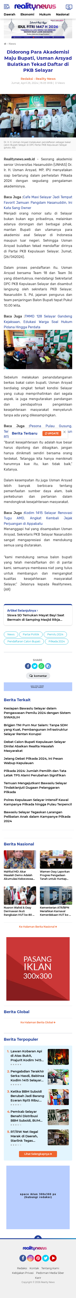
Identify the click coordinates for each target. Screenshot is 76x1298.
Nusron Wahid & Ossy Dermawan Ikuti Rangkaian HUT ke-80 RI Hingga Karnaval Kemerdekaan (19, 911)
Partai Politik (31, 634)
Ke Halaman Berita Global (37, 1022)
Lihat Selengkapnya (37, 1153)
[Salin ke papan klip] (48, 666)
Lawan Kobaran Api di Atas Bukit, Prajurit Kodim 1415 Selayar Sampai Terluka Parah (26, 1055)
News (11, 634)
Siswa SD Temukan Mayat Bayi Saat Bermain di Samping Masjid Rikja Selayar (35, 617)
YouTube (56, 1263)
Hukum (45, 14)
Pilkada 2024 (57, 641)
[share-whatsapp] (41, 666)
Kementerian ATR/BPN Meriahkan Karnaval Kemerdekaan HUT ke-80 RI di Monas (54, 911)
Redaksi (22, 1268)
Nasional (62, 14)
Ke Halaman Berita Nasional (37, 926)
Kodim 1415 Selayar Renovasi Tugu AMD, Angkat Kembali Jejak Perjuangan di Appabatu (38, 518)
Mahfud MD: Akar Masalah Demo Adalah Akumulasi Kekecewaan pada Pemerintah (19, 875)
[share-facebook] (28, 666)
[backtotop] (38, 1239)
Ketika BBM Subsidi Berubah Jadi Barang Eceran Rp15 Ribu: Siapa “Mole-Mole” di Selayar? (27, 1096)
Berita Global (16, 1012)
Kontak (34, 1268)
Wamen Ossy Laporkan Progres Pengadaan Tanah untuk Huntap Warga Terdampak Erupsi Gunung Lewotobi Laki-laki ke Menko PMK (56, 875)
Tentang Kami (50, 1268)
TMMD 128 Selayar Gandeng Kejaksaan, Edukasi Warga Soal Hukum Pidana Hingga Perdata (38, 321)
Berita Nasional (19, 844)
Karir (38, 1277)
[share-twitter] (35, 666)
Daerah (9, 14)
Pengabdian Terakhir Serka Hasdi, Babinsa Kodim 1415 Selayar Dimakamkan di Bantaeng (27, 1075)
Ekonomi (27, 14)
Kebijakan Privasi (23, 1272)
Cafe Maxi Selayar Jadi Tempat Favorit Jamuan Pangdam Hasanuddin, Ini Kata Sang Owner (38, 202)
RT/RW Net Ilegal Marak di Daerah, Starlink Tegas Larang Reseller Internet (24, 1136)
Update (53, 433)
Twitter (47, 1263)
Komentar (40, 675)
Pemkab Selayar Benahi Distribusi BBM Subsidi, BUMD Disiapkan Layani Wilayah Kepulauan (27, 1116)
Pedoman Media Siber (50, 1272)
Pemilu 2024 (55, 634)
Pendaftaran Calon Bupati (23, 641)
